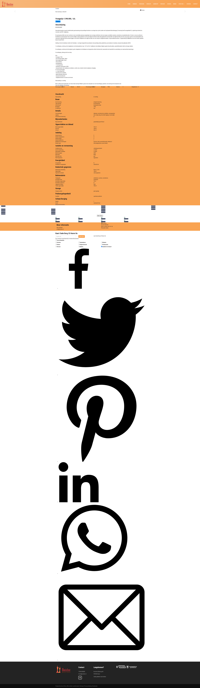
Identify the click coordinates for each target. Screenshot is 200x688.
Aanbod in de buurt (106, 246)
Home (129, 4)
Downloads (94, 686)
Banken (81, 246)
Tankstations (83, 242)
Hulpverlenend (83, 244)
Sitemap (81, 686)
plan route (81, 236)
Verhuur (162, 4)
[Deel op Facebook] (79, 288)
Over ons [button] (181, 4)
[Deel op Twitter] (102, 374)
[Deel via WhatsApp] (94, 573)
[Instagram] (80, 677)
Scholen (59, 242)
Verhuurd (141, 4)
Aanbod (135, 4)
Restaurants (105, 244)
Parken (58, 244)
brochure (104, 223)
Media (174, 4)
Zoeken (169, 4)
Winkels (104, 242)
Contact (57, 8)
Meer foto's (100, 215)
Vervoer (59, 246)
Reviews (189, 4)
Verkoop (148, 4)
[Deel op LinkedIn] (79, 501)
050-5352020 (59, 227)
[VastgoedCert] (131, 666)
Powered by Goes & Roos (61, 686)
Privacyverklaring (88, 686)
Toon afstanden (60, 240)
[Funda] (122, 666)
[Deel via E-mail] (102, 660)
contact (195, 4)
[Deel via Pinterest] (102, 461)
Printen (143, 10)
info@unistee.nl (60, 229)
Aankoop (155, 4)
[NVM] (117, 666)
